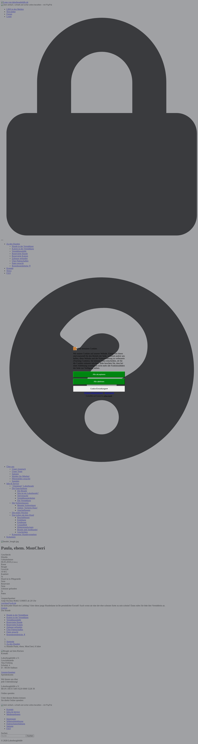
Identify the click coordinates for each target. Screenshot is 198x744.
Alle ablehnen (99, 382)
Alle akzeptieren (99, 374)
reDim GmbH (108, 396)
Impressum (109, 393)
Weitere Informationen (93, 393)
